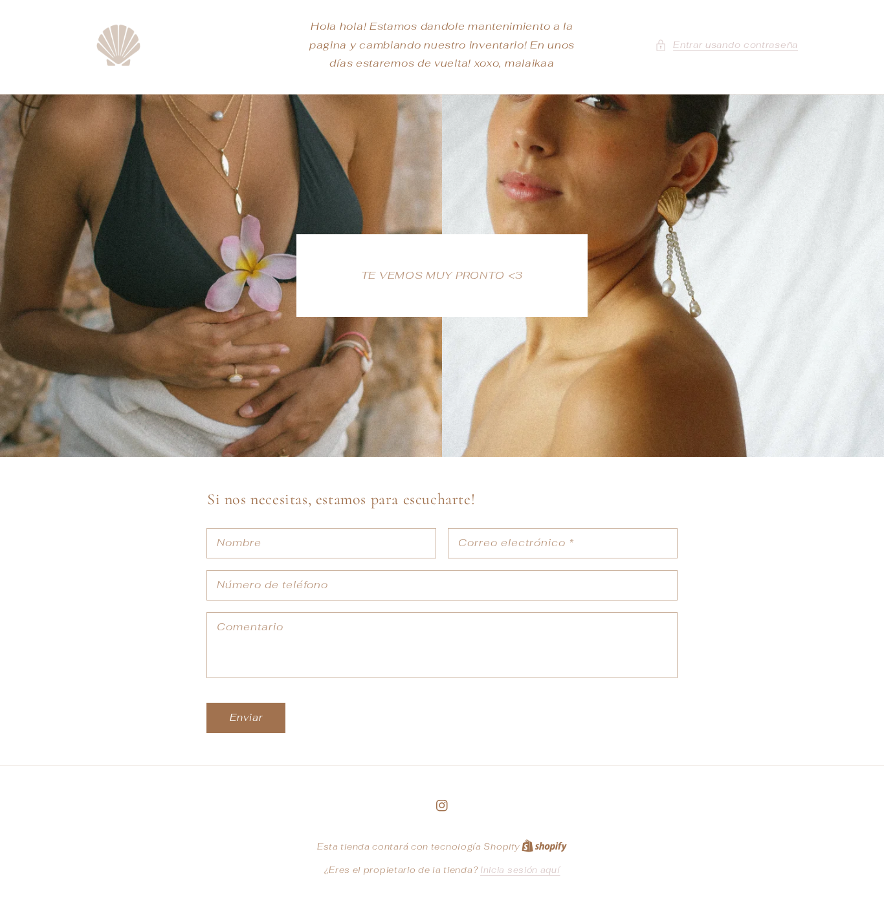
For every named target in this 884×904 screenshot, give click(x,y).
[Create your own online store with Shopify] (544, 846)
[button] (726, 45)
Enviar (246, 717)
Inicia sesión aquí (520, 870)
